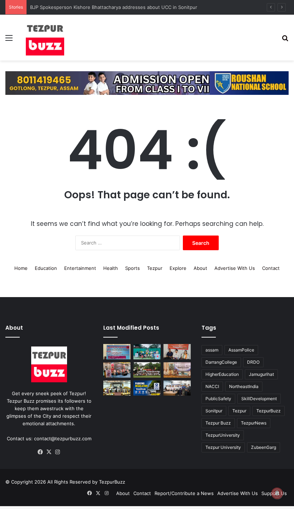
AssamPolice (241, 350)
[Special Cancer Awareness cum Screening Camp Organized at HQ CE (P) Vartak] (117, 351)
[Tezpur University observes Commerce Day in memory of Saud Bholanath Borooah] (117, 388)
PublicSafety (218, 398)
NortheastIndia (244, 386)
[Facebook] (40, 452)
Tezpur (154, 268)
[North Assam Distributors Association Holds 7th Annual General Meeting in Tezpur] (177, 370)
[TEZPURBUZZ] (45, 37)
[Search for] (285, 40)
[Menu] (9, 40)
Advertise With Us (234, 268)
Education (46, 268)
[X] (49, 452)
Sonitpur (213, 410)
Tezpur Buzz (218, 423)
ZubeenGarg (263, 447)
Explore (178, 268)
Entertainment (80, 268)
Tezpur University (223, 447)
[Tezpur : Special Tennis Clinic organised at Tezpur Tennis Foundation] (147, 351)
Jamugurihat (261, 374)
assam (211, 350)
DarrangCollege (221, 362)
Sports (132, 268)
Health (110, 268)
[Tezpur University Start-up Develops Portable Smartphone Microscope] (177, 388)
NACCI (212, 386)
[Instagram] (57, 452)
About (200, 268)
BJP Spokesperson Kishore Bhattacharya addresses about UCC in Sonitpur (113, 7)
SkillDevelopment (259, 398)
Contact (271, 268)
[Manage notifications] (277, 493)
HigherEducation (222, 374)
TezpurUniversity (222, 435)
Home (21, 268)
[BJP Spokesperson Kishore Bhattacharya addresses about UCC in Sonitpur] (177, 351)
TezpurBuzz (268, 410)
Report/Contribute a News (184, 493)
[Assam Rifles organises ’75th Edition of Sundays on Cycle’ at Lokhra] (147, 370)
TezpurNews (253, 423)
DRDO (253, 362)
